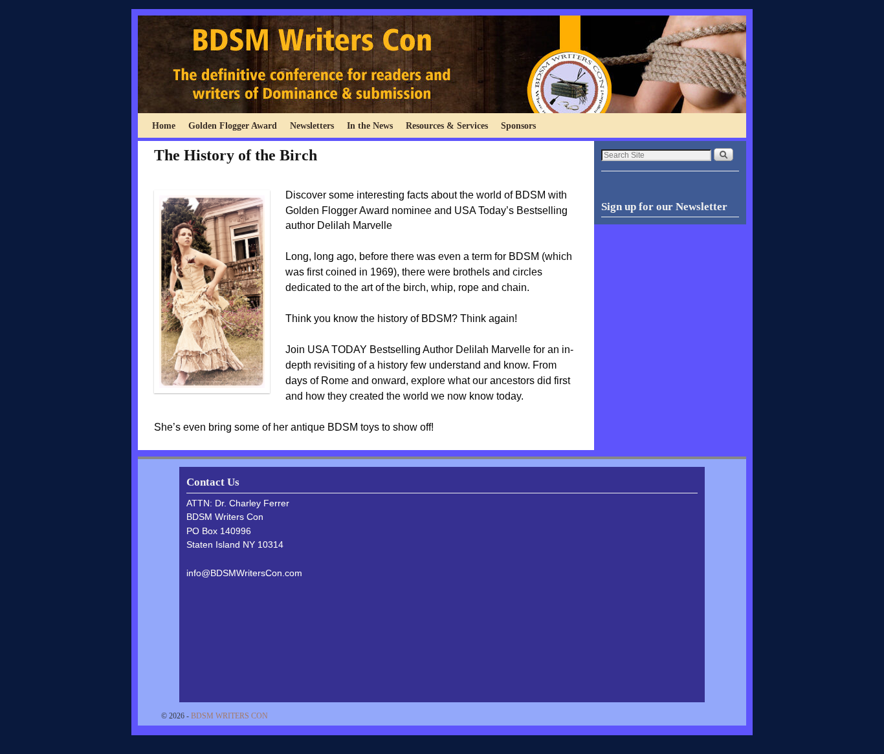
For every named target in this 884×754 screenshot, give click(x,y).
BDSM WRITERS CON (229, 715)
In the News (370, 125)
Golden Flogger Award (232, 125)
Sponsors (518, 125)
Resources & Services (447, 125)
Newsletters (312, 125)
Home (163, 125)
